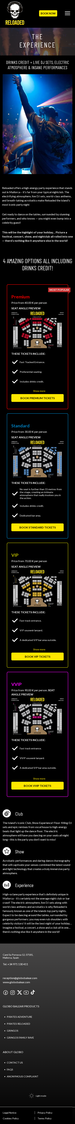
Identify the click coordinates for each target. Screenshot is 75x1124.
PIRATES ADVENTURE (19, 1016)
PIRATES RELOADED (18, 1023)
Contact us (15, 1062)
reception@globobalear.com (20, 978)
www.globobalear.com (16, 982)
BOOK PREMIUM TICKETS (37, 398)
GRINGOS (12, 1030)
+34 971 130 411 (18, 964)
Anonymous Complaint (22, 1076)
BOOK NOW (48, 13)
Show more (39, 390)
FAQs (10, 1069)
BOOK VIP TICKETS (37, 656)
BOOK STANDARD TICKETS (37, 527)
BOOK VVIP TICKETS (37, 785)
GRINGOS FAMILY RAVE (20, 1037)
